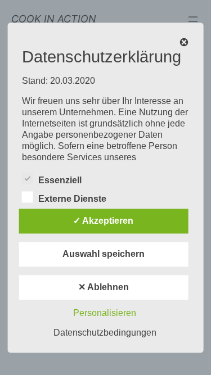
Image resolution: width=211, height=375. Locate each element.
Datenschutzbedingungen (104, 332)
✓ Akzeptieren (103, 220)
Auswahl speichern (103, 254)
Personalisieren (104, 313)
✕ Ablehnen (103, 287)
